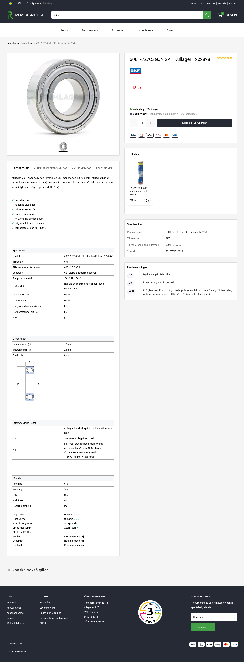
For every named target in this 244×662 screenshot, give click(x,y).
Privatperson (33, 3)
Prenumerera (203, 627)
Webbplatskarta (15, 623)
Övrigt (170, 30)
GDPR (43, 623)
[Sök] (207, 15)
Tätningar (118, 30)
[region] (181, 186)
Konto (201, 3)
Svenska (12, 643)
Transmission (90, 30)
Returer (211, 3)
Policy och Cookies (50, 612)
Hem (193, 3)
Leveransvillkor (48, 607)
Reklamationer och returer (54, 618)
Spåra (232, 3)
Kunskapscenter (15, 612)
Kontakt (222, 3)
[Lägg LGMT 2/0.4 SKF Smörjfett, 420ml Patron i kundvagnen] (147, 200)
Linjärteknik (145, 30)
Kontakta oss (14, 607)
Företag (47, 3)
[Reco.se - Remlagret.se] (150, 609)
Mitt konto (12, 602)
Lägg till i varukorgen (194, 122)
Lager (64, 30)
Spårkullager (27, 43)
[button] (224, 57)
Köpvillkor (45, 602)
